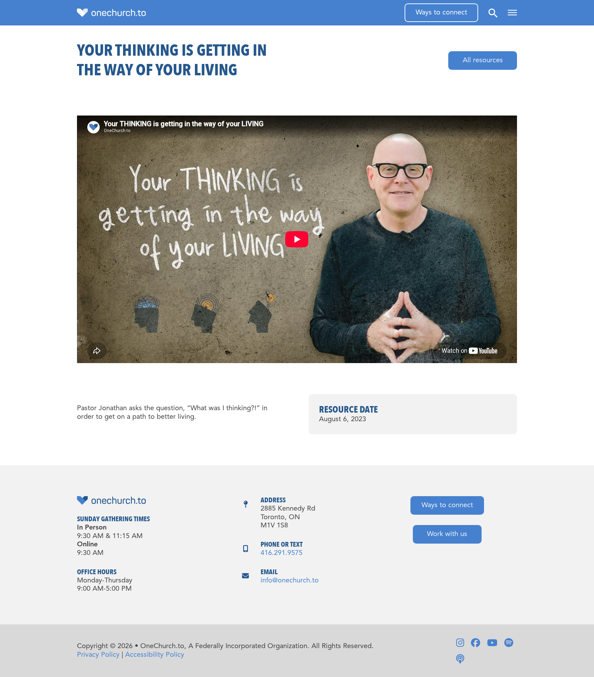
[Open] (512, 13)
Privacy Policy (98, 655)
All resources (483, 60)
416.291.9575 (281, 553)
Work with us (447, 534)
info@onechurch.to (290, 580)
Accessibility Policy (154, 655)
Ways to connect (441, 12)
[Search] (492, 13)
